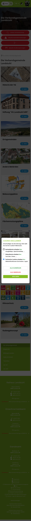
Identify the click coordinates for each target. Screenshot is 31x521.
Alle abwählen (15, 272)
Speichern (15, 276)
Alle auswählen (15, 268)
